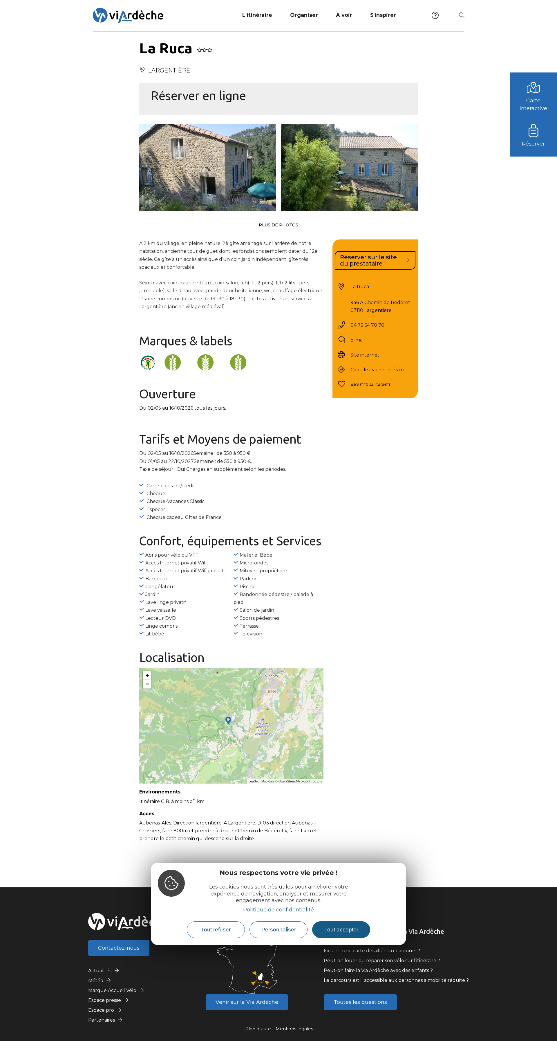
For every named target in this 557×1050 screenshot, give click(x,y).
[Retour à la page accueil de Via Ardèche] (128, 15)
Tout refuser (216, 930)
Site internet (364, 354)
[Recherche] (461, 15)
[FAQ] (435, 15)
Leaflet (254, 781)
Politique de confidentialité (278, 909)
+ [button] (147, 675)
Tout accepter (341, 930)
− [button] (147, 684)
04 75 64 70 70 (367, 325)
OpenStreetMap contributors (300, 781)
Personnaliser (278, 930)
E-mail (357, 340)
